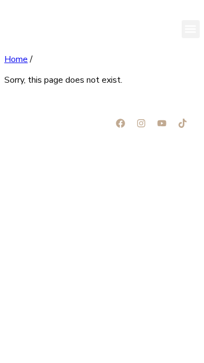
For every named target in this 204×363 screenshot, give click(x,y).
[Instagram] (141, 123)
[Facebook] (120, 123)
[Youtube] (161, 123)
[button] (191, 29)
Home (16, 59)
